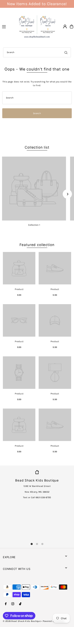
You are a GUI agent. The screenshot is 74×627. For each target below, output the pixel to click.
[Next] (67, 194)
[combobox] (37, 52)
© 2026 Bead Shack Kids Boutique (22, 621)
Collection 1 (34, 225)
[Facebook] (6, 604)
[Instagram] (12, 604)
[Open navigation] (7, 26)
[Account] (65, 26)
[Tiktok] (20, 604)
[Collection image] (34, 189)
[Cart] (71, 26)
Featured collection (37, 245)
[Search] (66, 52)
